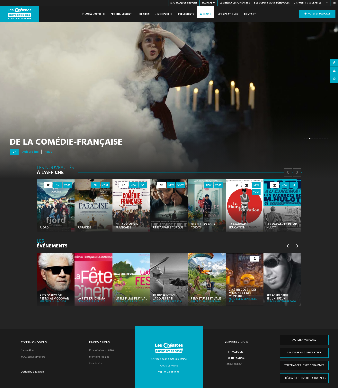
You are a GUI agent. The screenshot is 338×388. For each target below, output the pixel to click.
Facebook (236, 352)
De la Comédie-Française (66, 142)
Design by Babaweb (32, 372)
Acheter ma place (319, 14)
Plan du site (95, 363)
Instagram (237, 358)
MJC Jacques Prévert (33, 357)
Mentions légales (99, 357)
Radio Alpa (27, 350)
